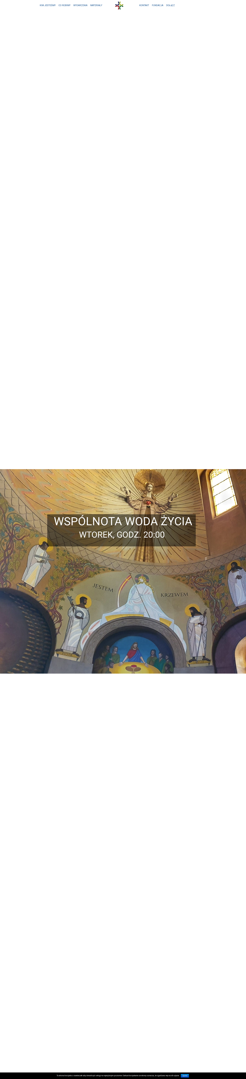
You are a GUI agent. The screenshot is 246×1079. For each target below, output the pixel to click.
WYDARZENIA (80, 5)
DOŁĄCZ (170, 5)
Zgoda (184, 1076)
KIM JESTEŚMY (48, 5)
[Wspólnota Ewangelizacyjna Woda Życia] (120, 6)
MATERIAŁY (96, 5)
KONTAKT (144, 5)
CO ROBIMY (64, 5)
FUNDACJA (157, 5)
